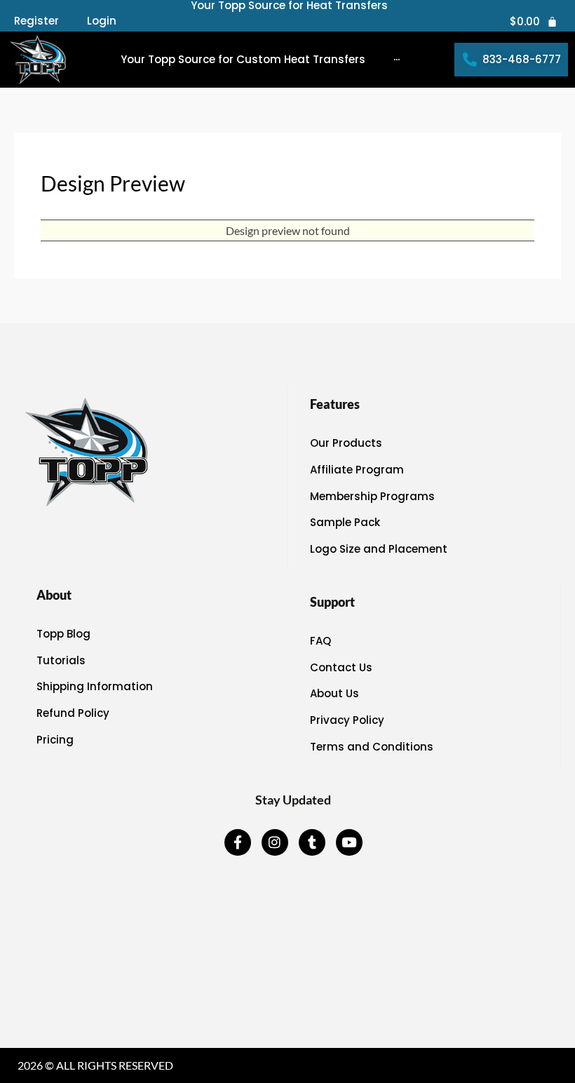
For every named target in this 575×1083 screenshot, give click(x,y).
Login (101, 21)
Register (36, 21)
